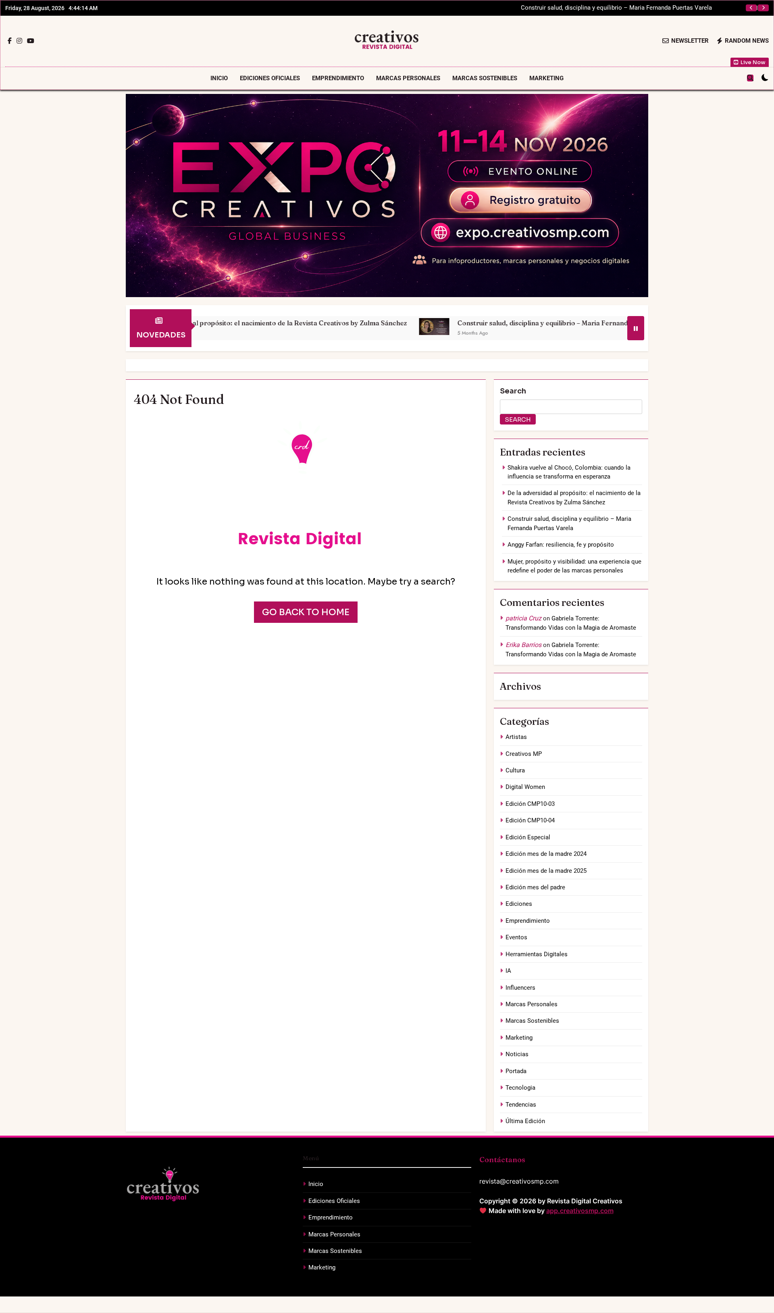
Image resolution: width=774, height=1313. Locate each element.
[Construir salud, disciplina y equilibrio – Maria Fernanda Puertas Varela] (338, 326)
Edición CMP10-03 (530, 803)
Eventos (516, 937)
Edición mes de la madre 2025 (546, 870)
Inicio (219, 78)
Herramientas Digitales (537, 954)
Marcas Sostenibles (484, 78)
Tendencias (521, 1104)
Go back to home (306, 612)
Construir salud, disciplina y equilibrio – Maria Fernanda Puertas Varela (472, 323)
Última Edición (525, 1121)
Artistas (516, 737)
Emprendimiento (338, 78)
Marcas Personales (408, 78)
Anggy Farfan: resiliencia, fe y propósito (658, 8)
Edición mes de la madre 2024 (546, 853)
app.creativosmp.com (580, 1211)
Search (513, 391)
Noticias (517, 1054)
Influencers (520, 987)
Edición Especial (528, 837)
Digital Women (525, 787)
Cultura (515, 770)
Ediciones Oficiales (270, 78)
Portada (516, 1071)
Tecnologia (520, 1087)
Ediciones (519, 903)
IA (508, 970)
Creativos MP (524, 753)
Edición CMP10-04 (530, 820)
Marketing (546, 78)
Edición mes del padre (535, 887)
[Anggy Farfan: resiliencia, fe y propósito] (610, 326)
